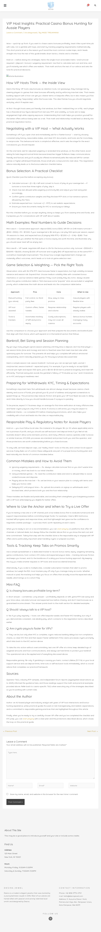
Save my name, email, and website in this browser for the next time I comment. (44, 794)
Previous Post (10, 731)
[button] (5, 5)
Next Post (92, 731)
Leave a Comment (14, 32)
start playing (62, 529)
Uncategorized (30, 32)
